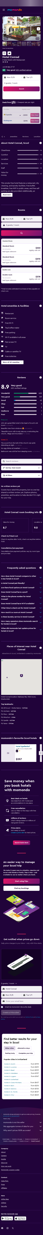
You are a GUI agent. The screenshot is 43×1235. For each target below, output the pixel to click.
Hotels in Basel (9, 1070)
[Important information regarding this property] (40, 512)
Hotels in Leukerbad (11, 1079)
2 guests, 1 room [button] (10, 83)
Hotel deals (6, 1139)
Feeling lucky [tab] (10, 1053)
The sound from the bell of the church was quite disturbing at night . (18, 444)
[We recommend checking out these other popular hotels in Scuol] (40, 738)
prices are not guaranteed (11, 1116)
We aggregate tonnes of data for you (18, 1126)
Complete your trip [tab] (26, 1053)
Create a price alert (18, 832)
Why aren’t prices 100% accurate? (17, 1130)
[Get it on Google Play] (7, 1218)
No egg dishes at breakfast (14, 448)
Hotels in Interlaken (11, 1073)
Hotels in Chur (9, 1095)
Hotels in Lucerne (10, 1067)
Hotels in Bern (9, 1086)
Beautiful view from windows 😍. (16, 428)
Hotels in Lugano (10, 1076)
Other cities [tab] (9, 1048)
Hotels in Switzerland (31, 1139)
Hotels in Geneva (10, 1089)
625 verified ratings (23, 70)
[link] (21, 843)
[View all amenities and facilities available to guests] (40, 305)
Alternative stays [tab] (24, 1048)
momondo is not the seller (13, 1122)
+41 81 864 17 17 (8, 67)
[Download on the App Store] (20, 1218)
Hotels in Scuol (24, 1141)
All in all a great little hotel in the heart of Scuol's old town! (19, 424)
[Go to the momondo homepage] (14, 10)
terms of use (29, 1017)
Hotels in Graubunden (10, 1141)
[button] (3, 9)
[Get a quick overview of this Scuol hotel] (40, 143)
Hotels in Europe (17, 1139)
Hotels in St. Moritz (10, 1092)
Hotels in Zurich (9, 1064)
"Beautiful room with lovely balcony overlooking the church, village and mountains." (19, 433)
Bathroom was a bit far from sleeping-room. (20, 451)
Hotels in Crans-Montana (12, 1082)
